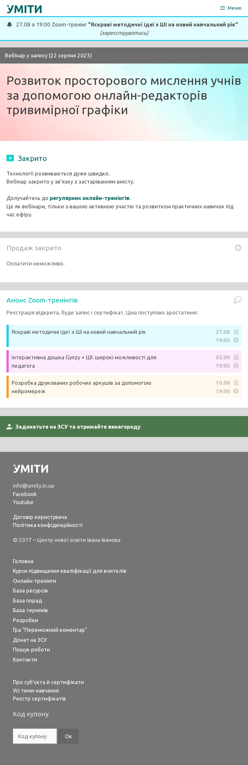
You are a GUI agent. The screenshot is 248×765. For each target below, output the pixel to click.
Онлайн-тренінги (34, 581)
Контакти (25, 659)
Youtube (23, 502)
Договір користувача (40, 517)
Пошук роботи (31, 649)
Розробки (25, 620)
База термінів (30, 610)
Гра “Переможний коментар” (50, 630)
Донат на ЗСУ (30, 640)
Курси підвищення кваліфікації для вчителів (69, 571)
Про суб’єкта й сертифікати (48, 682)
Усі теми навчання (36, 690)
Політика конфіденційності (48, 525)
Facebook (25, 494)
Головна (23, 561)
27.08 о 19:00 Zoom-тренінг (125, 28)
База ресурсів (30, 590)
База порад (27, 600)
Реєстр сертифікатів (39, 698)
